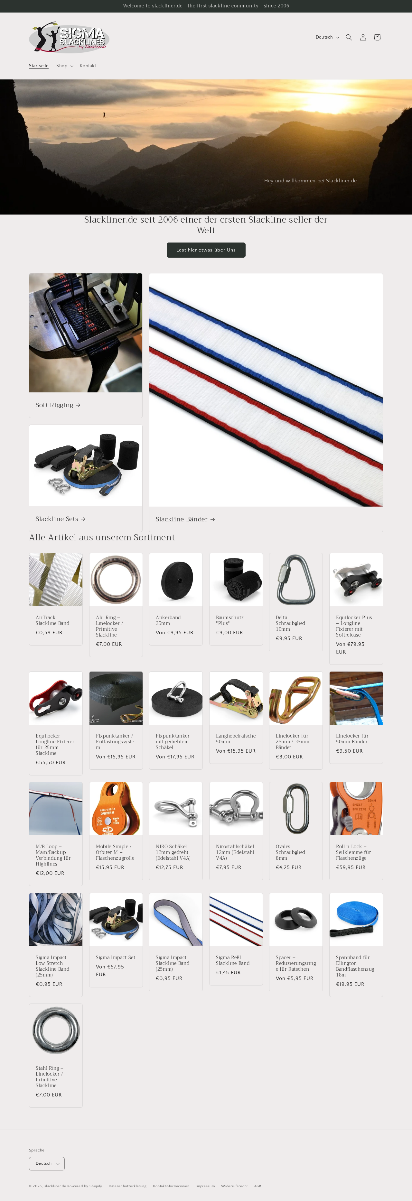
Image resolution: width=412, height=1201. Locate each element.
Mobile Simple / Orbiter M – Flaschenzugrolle (115, 853)
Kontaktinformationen (171, 1186)
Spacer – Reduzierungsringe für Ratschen (296, 963)
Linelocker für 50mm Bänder (352, 739)
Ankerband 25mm (168, 620)
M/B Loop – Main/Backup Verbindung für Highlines (53, 855)
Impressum (205, 1186)
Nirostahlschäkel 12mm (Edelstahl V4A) (235, 853)
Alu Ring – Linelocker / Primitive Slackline (109, 626)
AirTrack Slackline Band (52, 620)
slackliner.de (55, 1186)
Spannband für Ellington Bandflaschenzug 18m (355, 966)
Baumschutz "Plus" (230, 620)
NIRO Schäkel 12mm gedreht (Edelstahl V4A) (173, 853)
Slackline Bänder (182, 519)
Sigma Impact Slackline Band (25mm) (172, 963)
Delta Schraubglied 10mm (290, 623)
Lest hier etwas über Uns (206, 250)
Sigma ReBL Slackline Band (232, 960)
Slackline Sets (57, 519)
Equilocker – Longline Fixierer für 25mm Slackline (55, 744)
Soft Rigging (54, 405)
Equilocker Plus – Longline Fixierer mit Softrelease (354, 626)
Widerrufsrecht (234, 1186)
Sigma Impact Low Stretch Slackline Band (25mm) (52, 966)
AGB (257, 1186)
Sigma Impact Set (116, 957)
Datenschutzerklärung (128, 1186)
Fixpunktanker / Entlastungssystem (115, 742)
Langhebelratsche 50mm (236, 739)
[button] (64, 66)
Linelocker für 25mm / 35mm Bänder (292, 742)
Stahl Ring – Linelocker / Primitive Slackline (50, 1077)
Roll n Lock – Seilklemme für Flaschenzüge (353, 853)
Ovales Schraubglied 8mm (290, 853)
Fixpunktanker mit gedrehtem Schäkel (173, 742)
